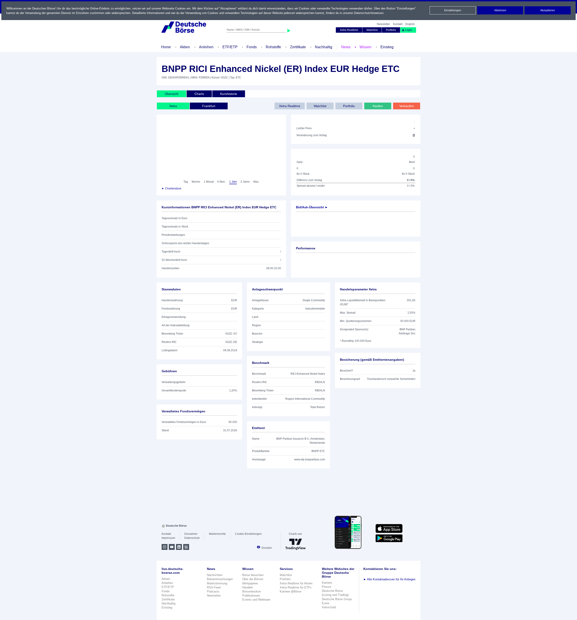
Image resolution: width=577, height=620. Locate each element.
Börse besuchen (252, 575)
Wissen (365, 47)
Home (166, 47)
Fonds (252, 47)
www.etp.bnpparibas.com (309, 459)
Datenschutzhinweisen (368, 13)
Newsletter (383, 24)
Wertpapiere (250, 583)
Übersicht (171, 94)
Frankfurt (208, 106)
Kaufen (378, 106)
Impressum (168, 538)
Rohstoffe (273, 47)
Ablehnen (500, 10)
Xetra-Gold (329, 607)
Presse (326, 586)
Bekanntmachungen (220, 579)
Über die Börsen (252, 579)
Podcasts (213, 591)
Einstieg (387, 47)
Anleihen (206, 47)
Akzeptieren (547, 10)
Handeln (247, 587)
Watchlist (372, 30)
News (345, 47)
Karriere (327, 582)
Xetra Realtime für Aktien (296, 583)
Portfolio (391, 30)
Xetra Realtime (349, 30)
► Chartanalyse (171, 188)
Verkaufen (406, 106)
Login (408, 30)
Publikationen (251, 595)
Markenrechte (217, 533)
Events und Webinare (256, 599)
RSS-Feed (213, 587)
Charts (199, 94)
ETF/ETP (230, 47)
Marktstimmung (217, 583)
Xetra (173, 106)
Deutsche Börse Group (337, 599)
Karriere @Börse (290, 591)
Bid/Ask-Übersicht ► (312, 207)
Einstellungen (452, 10)
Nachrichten (214, 575)
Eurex (326, 603)
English (410, 24)
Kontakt (397, 24)
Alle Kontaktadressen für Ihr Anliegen (389, 579)
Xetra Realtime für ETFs (295, 587)
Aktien (185, 47)
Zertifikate (298, 47)
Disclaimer (190, 533)
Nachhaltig (323, 47)
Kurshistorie (228, 94)
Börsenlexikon (251, 591)
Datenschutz (192, 538)
